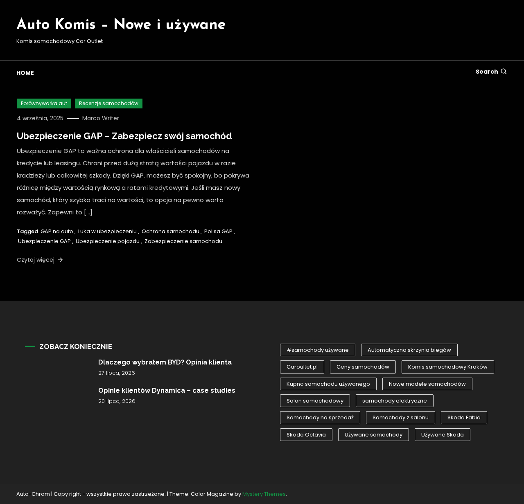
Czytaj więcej (36, 260)
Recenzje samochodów (108, 103)
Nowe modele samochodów (427, 384)
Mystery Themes (264, 494)
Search (487, 72)
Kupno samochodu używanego (328, 384)
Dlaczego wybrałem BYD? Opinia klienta (165, 362)
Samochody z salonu (401, 417)
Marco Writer (100, 118)
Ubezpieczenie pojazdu (108, 241)
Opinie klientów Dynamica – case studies (166, 390)
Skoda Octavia (306, 435)
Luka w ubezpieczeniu (107, 231)
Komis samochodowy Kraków (448, 367)
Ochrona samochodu (170, 231)
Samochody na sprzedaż (320, 417)
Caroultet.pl (302, 367)
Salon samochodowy (315, 401)
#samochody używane (318, 350)
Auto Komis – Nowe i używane (121, 25)
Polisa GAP (218, 231)
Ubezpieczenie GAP (44, 241)
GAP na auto (57, 231)
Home (25, 73)
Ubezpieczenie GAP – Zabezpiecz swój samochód (124, 135)
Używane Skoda (442, 435)
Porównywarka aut (44, 103)
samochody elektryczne (394, 401)
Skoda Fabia (464, 417)
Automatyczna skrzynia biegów (409, 350)
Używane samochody (373, 435)
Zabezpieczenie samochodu (183, 241)
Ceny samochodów (363, 367)
